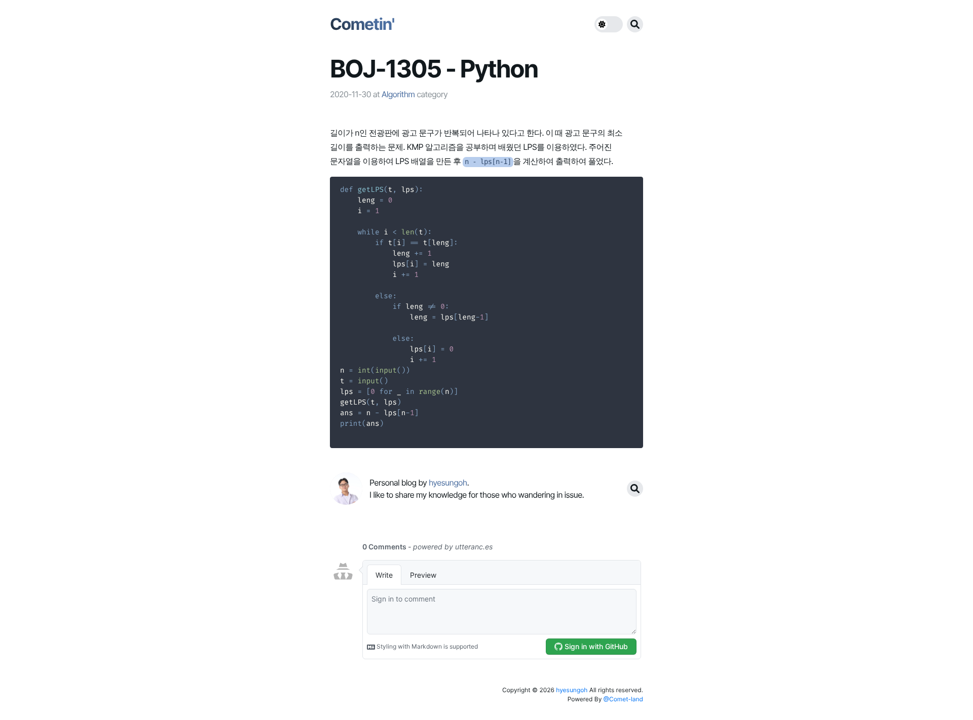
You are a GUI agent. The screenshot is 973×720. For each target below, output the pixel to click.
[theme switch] (608, 24)
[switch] (608, 24)
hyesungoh (571, 690)
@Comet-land (623, 699)
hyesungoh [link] (448, 482)
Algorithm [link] (398, 94)
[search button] (635, 24)
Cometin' (362, 24)
